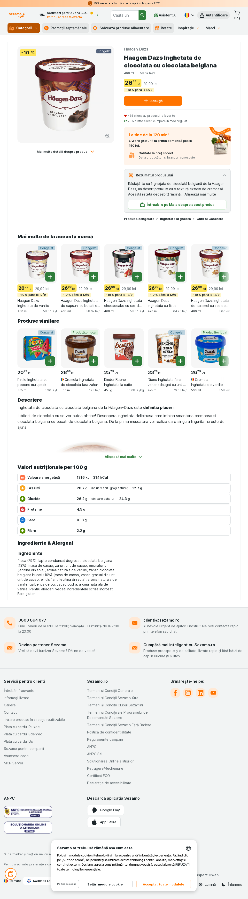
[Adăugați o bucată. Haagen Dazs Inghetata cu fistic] (180, 277)
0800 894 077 (32, 620)
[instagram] (188, 693)
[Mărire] (107, 136)
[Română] (189, 15)
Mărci (210, 28)
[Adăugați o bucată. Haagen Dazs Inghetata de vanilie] (50, 277)
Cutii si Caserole (210, 219)
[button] (213, 15)
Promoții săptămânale (69, 28)
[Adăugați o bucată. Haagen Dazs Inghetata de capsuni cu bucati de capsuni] (93, 277)
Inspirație (186, 28)
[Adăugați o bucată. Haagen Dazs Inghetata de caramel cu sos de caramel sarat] (224, 277)
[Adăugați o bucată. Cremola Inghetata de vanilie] (224, 361)
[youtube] (213, 693)
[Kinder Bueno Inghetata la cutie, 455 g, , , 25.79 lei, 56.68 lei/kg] (124, 348)
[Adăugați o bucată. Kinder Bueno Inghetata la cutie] (137, 361)
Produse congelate (139, 219)
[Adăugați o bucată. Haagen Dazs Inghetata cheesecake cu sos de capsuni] (137, 277)
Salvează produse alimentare (124, 28)
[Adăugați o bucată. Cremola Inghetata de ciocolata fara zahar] (93, 361)
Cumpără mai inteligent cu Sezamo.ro (179, 644)
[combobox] (125, 15)
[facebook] (175, 693)
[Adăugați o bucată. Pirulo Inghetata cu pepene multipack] (50, 361)
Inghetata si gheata (175, 219)
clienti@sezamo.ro (161, 620)
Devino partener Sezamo (42, 644)
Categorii (24, 28)
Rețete (166, 28)
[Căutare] (142, 15)
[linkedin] (200, 693)
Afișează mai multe (200, 194)
